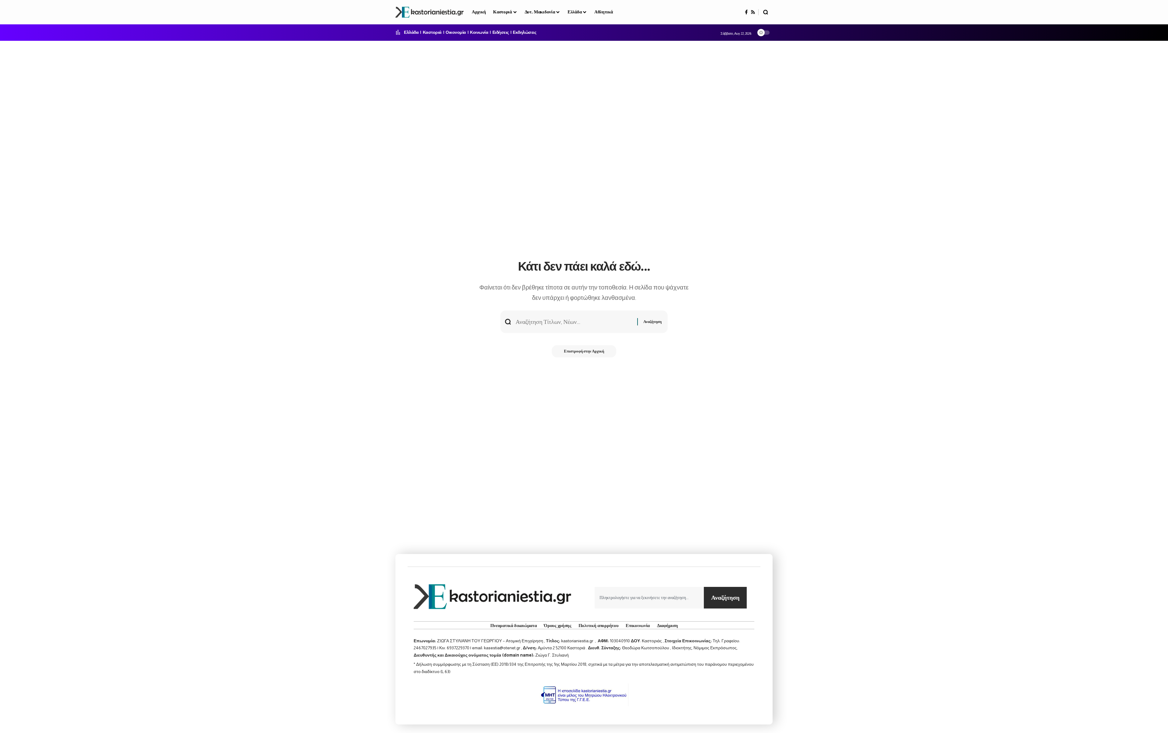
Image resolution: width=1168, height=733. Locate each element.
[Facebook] (746, 12)
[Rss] (753, 12)
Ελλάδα (411, 32)
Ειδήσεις (500, 32)
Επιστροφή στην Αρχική (584, 351)
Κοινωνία (479, 32)
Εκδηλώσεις (524, 32)
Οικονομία (456, 32)
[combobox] (649, 597)
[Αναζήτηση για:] (574, 321)
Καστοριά (432, 32)
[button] (765, 12)
